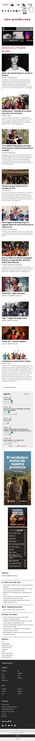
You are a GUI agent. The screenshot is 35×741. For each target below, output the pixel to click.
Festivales (10, 153)
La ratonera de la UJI (15, 563)
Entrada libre (11, 77)
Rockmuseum (13, 541)
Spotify (19, 694)
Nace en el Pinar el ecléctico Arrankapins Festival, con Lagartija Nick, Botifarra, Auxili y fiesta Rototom (17, 260)
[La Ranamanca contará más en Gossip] (15, 359)
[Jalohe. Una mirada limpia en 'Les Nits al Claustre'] (15, 71)
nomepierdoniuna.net (7, 663)
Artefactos (12, 536)
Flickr (3, 694)
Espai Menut (5, 680)
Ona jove (11, 549)
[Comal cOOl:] (15, 291)
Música (15, 77)
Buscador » (27, 394)
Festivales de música (7, 647)
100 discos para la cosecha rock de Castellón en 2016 (15, 187)
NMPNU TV (13, 295)
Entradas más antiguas (9, 387)
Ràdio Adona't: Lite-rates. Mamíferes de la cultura (16, 556)
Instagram (4, 689)
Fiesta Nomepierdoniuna (8, 709)
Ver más (10, 446)
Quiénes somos (5, 705)
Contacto (4, 714)
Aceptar (17, 735)
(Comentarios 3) (16, 200)
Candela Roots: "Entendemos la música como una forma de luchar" (16, 112)
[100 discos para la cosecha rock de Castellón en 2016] (15, 184)
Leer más (17, 739)
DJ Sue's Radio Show (15, 533)
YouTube (4, 691)
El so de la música (14, 547)
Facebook (20, 689)
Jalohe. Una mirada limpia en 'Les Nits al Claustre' (17, 74)
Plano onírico (13, 552)
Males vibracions (14, 561)
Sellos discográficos (6, 657)
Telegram (20, 691)
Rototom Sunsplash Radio (16, 544)
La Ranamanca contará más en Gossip (16, 361)
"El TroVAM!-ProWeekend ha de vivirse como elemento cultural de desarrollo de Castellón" (17, 148)
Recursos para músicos (7, 653)
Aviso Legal (4, 716)
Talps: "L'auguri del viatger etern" (14, 318)
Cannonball (12, 539)
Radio (3, 651)
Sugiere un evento (21, 446)
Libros (3, 676)
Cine (3, 673)
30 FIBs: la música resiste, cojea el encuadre (14, 609)
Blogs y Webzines (6, 644)
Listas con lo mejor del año (8, 712)
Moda (19, 676)
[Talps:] (15, 316)
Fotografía (4, 649)
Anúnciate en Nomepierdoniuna (9, 707)
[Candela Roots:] (15, 109)
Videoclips (19, 295)
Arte (3, 642)
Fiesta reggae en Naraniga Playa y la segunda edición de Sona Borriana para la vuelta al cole (17, 224)
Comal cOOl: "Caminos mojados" (14, 341)
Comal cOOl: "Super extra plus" (13, 293)
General (9, 295)
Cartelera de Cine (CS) (7, 645)
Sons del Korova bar (15, 566)
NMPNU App (5, 721)
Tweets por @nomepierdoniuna (9, 575)
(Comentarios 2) (19, 124)
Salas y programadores (7, 655)
